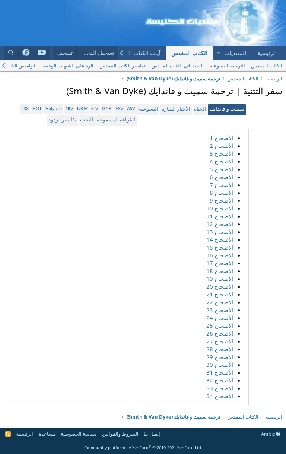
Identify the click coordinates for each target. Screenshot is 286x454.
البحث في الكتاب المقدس (178, 65)
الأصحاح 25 (219, 325)
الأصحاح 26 (219, 333)
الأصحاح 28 (219, 349)
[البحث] (11, 53)
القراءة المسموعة (116, 120)
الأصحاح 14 (219, 239)
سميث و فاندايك (227, 109)
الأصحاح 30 (219, 364)
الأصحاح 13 (219, 231)
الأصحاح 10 (219, 208)
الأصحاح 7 (221, 184)
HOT (37, 109)
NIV (69, 109)
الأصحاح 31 (219, 372)
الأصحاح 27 (219, 341)
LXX (25, 109)
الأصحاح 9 (221, 200)
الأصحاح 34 (219, 396)
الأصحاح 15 (219, 247)
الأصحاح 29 (219, 357)
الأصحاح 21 (219, 294)
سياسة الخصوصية (78, 434)
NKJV (82, 109)
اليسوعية (148, 109)
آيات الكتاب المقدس (136, 53)
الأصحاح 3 (221, 153)
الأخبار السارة (176, 109)
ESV (119, 109)
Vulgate (53, 109)
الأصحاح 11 (219, 216)
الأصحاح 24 (219, 317)
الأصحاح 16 (219, 255)
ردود (53, 120)
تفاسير (69, 120)
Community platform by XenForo (143, 447)
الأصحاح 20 (219, 286)
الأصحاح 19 (219, 278)
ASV (131, 109)
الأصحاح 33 (219, 388)
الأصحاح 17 (219, 263)
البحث (86, 120)
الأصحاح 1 (221, 138)
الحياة (200, 109)
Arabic (268, 434)
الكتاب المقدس (189, 53)
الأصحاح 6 (221, 177)
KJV (94, 109)
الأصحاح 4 (221, 161)
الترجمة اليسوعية (227, 65)
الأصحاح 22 (219, 302)
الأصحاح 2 (221, 145)
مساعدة (47, 434)
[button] (218, 53)
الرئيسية (267, 53)
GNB (107, 109)
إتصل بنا (152, 434)
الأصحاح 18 (219, 270)
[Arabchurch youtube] (42, 53)
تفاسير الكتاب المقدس (122, 65)
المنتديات (235, 53)
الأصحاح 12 (219, 224)
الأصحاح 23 (219, 310)
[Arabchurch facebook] (26, 53)
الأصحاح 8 (221, 192)
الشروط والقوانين (120, 434)
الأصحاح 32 (219, 380)
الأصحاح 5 (221, 169)
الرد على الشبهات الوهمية (67, 65)
